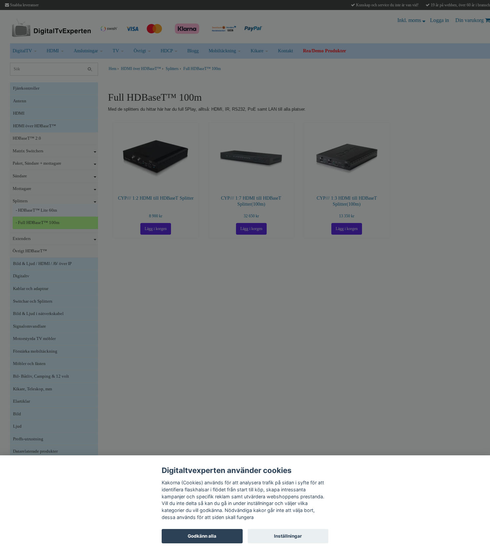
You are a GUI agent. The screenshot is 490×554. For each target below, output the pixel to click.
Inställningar (288, 536)
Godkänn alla (202, 536)
